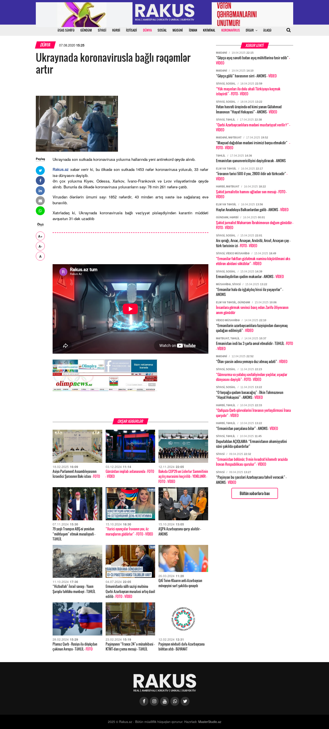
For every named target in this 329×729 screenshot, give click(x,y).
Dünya (45, 45)
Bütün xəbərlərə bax (255, 493)
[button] (40, 170)
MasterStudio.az (209, 721)
